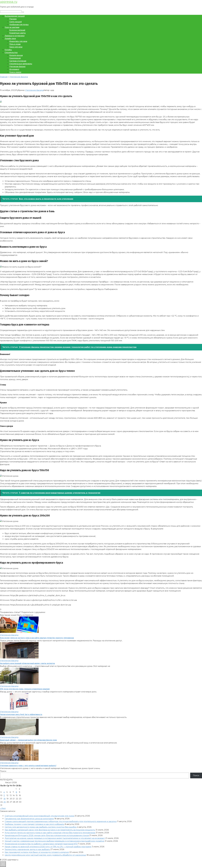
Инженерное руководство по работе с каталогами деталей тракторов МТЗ (41, 844)
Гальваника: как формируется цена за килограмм (29, 819)
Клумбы (8, 50)
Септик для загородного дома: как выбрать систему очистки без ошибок (41, 827)
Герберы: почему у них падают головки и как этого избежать (34, 824)
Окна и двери (15, 72)
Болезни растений (17, 30)
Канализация (15, 58)
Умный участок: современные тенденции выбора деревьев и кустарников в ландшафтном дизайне (54, 841)
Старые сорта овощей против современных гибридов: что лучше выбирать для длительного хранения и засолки (61, 821)
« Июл (3, 808)
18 (4, 799)
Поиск (3, 771)
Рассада (12, 19)
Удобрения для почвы (19, 24)
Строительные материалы (20, 64)
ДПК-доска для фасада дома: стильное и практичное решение (25, 689)
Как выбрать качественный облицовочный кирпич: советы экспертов (27, 663)
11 (4, 795)
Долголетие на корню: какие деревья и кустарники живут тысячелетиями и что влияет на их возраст (55, 838)
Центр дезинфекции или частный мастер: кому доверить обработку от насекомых (45, 855)
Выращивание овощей (15, 16)
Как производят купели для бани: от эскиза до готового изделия (37, 852)
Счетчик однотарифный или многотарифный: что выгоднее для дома (39, 816)
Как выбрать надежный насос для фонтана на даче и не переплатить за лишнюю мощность (50, 830)
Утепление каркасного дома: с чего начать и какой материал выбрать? (28, 765)
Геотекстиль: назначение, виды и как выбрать (27, 849)
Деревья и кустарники (14, 36)
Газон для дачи (15, 47)
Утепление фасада (17, 66)
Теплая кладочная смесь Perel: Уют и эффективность (21, 714)
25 (5, 802)
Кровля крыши (16, 55)
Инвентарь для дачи (18, 41)
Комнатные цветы (17, 33)
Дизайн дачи (10, 38)
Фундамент (14, 69)
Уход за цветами (12, 27)
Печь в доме (15, 44)
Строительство (11, 52)
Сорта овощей (15, 22)
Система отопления (17, 61)
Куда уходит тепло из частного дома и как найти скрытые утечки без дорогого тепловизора (37, 638)
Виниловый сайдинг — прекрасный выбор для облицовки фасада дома (28, 740)
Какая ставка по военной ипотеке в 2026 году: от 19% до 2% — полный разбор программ (48, 847)
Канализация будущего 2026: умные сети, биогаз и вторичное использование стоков (47, 835)
